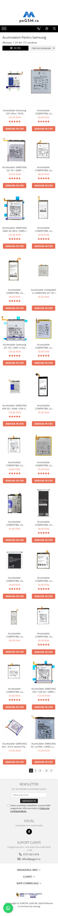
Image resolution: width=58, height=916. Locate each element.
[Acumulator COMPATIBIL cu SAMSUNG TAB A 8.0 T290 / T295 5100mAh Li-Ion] (43, 445)
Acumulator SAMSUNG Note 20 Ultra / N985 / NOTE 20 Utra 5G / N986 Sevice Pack (14, 229)
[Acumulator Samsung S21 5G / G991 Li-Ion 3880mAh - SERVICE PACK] (14, 328)
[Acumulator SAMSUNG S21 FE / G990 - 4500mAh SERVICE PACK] (14, 150)
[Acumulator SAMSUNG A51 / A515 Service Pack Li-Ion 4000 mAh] (14, 727)
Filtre (17, 48)
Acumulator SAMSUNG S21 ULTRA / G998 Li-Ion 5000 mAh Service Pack (43, 745)
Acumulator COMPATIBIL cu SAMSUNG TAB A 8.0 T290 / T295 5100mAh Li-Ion (43, 464)
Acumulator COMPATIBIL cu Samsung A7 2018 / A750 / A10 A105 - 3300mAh (43, 579)
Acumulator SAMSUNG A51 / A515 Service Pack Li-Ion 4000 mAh (14, 745)
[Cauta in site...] (54, 28)
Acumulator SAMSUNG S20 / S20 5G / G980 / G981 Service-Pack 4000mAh (43, 690)
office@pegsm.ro (30, 859)
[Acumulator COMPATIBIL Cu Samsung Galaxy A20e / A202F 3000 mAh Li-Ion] (14, 445)
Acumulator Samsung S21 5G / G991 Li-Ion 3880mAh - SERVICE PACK (14, 346)
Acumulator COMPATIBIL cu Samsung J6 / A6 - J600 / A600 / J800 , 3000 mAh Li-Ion (14, 635)
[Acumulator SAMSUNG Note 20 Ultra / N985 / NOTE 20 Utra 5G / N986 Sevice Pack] (14, 209)
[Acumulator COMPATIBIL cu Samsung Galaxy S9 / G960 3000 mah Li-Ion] (43, 209)
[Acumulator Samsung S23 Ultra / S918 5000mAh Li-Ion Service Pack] (14, 81)
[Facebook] (29, 831)
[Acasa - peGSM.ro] (29, 17)
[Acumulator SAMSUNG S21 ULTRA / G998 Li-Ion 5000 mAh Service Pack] (43, 727)
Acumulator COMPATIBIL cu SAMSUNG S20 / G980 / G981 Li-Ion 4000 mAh (14, 690)
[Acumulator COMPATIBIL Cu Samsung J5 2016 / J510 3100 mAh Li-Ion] (43, 503)
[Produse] (4, 29)
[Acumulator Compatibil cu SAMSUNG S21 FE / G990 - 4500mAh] (43, 270)
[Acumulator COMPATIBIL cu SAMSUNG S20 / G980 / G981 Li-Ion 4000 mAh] (14, 672)
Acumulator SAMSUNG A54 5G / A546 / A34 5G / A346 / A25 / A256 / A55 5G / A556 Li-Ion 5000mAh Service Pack (14, 407)
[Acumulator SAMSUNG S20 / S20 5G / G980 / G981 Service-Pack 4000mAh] (43, 672)
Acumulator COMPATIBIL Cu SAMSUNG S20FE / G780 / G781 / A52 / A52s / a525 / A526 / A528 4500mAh (43, 169)
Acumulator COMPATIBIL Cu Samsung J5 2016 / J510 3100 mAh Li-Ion (43, 523)
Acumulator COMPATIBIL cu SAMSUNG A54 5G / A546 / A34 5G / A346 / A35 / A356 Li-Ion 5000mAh (43, 112)
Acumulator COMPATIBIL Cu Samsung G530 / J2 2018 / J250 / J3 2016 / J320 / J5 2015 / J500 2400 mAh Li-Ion (14, 579)
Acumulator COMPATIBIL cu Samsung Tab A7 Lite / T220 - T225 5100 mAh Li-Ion (44, 346)
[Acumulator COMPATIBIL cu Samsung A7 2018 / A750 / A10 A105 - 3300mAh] (43, 561)
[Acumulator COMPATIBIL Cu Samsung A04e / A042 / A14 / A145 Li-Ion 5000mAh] (14, 503)
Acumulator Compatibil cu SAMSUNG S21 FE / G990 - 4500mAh (43, 291)
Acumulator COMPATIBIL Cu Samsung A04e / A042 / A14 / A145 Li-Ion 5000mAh (14, 523)
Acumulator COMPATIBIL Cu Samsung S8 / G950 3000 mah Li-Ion (43, 407)
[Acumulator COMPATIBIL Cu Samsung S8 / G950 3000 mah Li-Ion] (43, 386)
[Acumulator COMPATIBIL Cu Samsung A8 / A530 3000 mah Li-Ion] (14, 270)
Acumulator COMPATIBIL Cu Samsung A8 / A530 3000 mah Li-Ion (14, 291)
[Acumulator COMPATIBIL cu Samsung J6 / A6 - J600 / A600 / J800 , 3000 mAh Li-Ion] (14, 617)
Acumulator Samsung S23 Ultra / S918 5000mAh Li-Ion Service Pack (14, 112)
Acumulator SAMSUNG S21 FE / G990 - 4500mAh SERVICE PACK (14, 169)
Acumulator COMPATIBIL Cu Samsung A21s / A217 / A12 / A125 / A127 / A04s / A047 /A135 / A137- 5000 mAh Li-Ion (43, 635)
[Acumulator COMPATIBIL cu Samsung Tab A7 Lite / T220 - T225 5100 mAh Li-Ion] (43, 328)
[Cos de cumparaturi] (46, 28)
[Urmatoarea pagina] (51, 771)
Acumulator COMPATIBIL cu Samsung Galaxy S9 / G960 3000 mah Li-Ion (43, 229)
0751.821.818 (31, 854)
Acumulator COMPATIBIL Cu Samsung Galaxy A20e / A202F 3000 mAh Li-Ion (14, 464)
